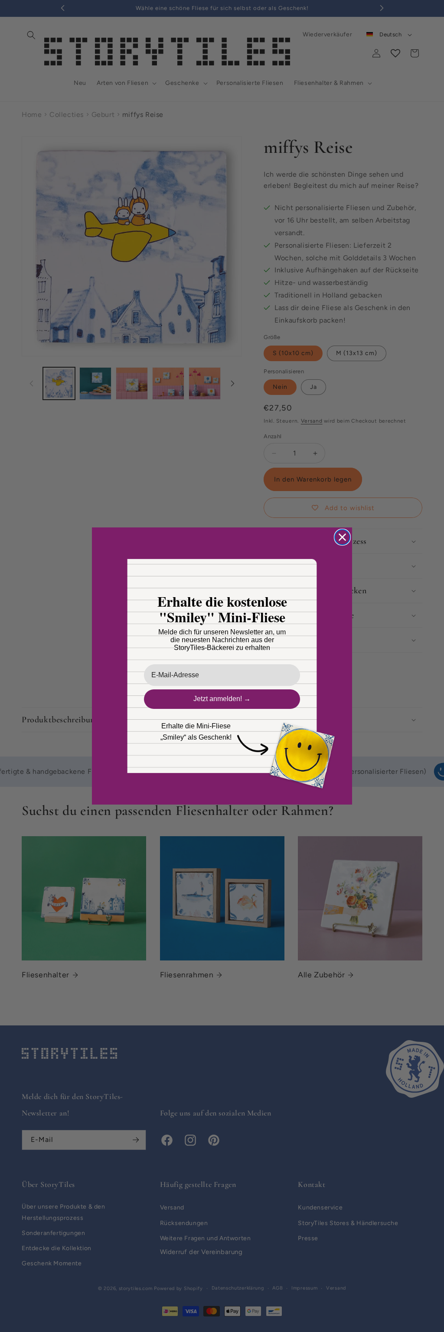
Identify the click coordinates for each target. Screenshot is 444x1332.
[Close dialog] (342, 537)
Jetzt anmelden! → (222, 698)
